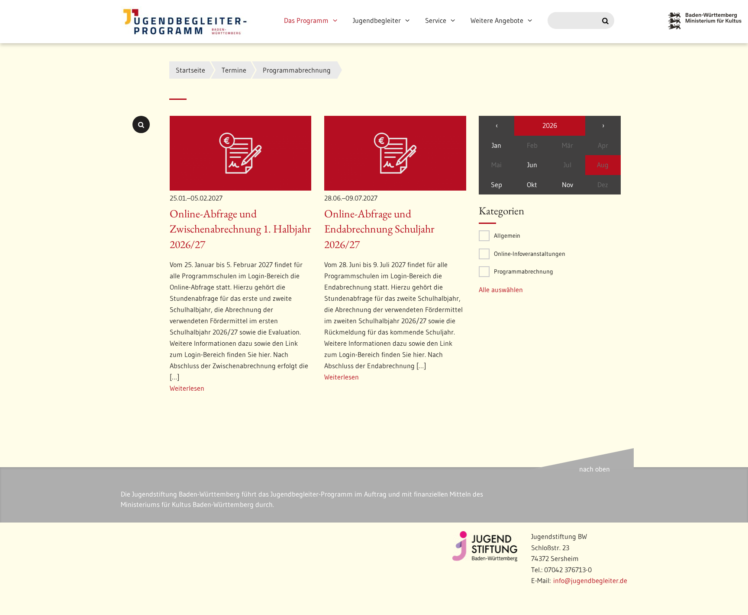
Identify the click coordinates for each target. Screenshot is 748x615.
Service (435, 20)
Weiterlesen (187, 388)
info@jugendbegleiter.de (590, 580)
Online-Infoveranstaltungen (529, 254)
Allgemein (507, 235)
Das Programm (306, 20)
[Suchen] (605, 21)
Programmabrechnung (523, 271)
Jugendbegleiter (377, 20)
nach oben (594, 469)
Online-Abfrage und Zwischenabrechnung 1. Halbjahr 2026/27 (240, 229)
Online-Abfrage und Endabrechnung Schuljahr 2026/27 (379, 229)
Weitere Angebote (497, 20)
